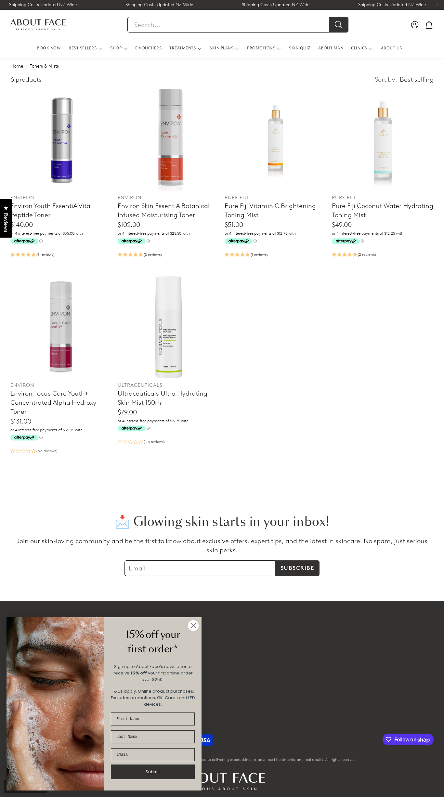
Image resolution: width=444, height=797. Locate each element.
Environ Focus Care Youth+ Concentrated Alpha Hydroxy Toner (53, 402)
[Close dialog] (193, 625)
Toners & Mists (44, 66)
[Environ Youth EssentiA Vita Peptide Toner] (61, 140)
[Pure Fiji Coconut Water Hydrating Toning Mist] (383, 140)
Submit (153, 772)
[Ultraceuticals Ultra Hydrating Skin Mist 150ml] (169, 327)
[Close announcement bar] (437, 5)
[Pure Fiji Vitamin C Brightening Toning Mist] (276, 140)
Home (16, 66)
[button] (238, 24)
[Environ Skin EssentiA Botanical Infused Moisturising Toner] (169, 140)
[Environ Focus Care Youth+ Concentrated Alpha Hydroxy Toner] (61, 327)
